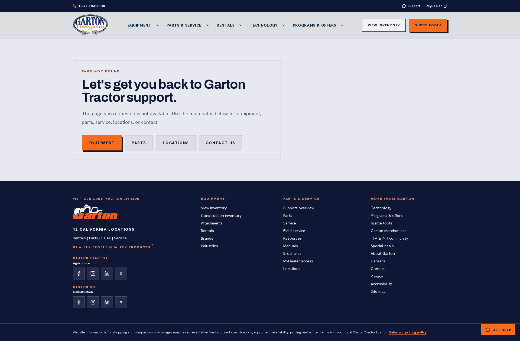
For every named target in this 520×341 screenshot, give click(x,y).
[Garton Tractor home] (90, 25)
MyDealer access (298, 261)
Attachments (212, 223)
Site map (378, 291)
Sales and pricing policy (408, 332)
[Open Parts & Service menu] (207, 25)
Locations (176, 142)
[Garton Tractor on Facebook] (79, 273)
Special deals (382, 245)
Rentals (226, 25)
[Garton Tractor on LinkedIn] (107, 273)
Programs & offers (387, 215)
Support (414, 6)
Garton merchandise (389, 230)
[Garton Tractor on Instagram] (93, 273)
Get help (501, 330)
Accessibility (381, 283)
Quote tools (428, 25)
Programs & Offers (314, 25)
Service (289, 223)
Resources (292, 238)
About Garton (383, 253)
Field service (294, 230)
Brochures (292, 253)
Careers (378, 261)
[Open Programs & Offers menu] (342, 25)
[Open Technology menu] (283, 25)
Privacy (377, 276)
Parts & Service (184, 25)
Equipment (139, 25)
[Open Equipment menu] (157, 25)
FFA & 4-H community (389, 238)
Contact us (220, 142)
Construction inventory (221, 215)
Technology (263, 25)
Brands (207, 238)
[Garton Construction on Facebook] (79, 302)
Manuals (290, 245)
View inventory (384, 25)
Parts (139, 142)
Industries (209, 245)
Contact (378, 268)
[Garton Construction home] (95, 211)
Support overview (298, 207)
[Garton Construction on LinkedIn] (107, 302)
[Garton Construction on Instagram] (93, 302)
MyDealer (434, 6)
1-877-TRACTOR (91, 6)
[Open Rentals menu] (240, 25)
